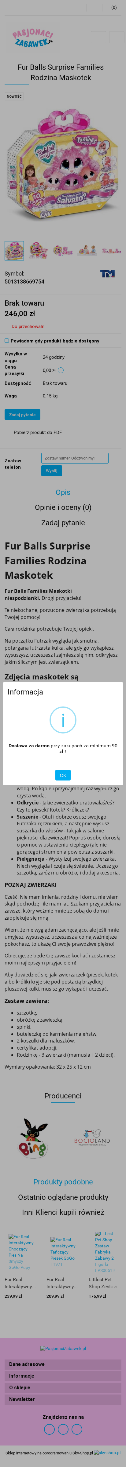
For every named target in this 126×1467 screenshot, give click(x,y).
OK (63, 775)
